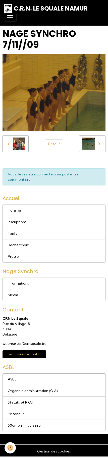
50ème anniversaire (24, 425)
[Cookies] (10, 447)
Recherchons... (20, 245)
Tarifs (12, 233)
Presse (13, 256)
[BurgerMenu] (10, 17)
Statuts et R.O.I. (20, 402)
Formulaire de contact (24, 354)
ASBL (12, 379)
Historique (16, 414)
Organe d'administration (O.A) (33, 390)
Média (13, 295)
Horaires (15, 210)
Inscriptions (17, 222)
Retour (54, 144)
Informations (18, 283)
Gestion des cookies (54, 451)
